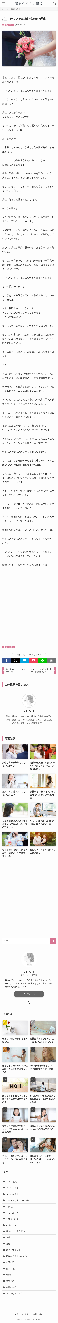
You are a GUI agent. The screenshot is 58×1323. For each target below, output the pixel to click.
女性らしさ (11, 1225)
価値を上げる (12, 1219)
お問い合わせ (38, 1314)
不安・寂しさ (12, 1213)
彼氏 (8, 1237)
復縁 (8, 1244)
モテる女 (10, 1207)
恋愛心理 (10, 1262)
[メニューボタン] (3, 3)
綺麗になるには (13, 1287)
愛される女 (9, 25)
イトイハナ (29, 711)
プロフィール (29, 994)
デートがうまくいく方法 (17, 1200)
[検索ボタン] (54, 3)
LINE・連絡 (11, 1182)
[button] (6, 660)
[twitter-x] (29, 1002)
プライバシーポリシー (23, 1314)
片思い (9, 1275)
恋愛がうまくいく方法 (16, 1256)
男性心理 (10, 1281)
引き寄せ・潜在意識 (15, 1231)
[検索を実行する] (53, 941)
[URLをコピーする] (51, 660)
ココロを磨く (12, 1194)
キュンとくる (12, 1188)
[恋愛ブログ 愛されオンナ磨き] (29, 3)
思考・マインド (13, 1250)
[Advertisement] (29, 606)
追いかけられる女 (14, 1293)
